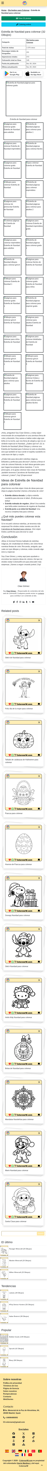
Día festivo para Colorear (18, 10)
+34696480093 (11, 1418)
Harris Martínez (23, 1463)
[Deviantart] (14, 602)
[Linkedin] (23, 602)
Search (41, 1233)
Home (4, 10)
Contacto (7, 1397)
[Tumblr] (27, 602)
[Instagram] (20, 602)
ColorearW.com (26, 1461)
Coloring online (24, 24)
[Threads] (14, 1444)
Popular (6, 1330)
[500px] (14, 1441)
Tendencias (8, 1286)
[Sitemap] (24, 1444)
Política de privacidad (12, 1383)
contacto (41, 593)
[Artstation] (33, 1441)
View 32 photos (24, 18)
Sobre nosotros (10, 1391)
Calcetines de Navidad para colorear (16, 529)
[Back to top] (42, 1465)
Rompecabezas (10, 1394)
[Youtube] (33, 602)
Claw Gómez (11, 591)
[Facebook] (17, 602)
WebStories (8, 1399)
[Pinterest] (24, 1437)
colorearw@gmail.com (15, 1422)
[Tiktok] (33, 1437)
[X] (24, 1433)
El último (7, 1242)
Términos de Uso (10, 1386)
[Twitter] (30, 602)
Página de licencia (11, 1388)
